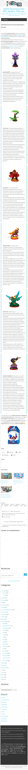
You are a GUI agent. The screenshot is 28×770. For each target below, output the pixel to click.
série (11, 505)
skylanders (16, 505)
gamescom (18, 745)
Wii (2, 514)
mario (2, 748)
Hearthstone (5, 628)
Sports (2, 677)
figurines (18, 504)
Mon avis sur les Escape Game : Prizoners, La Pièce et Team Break (13, 525)
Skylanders (19, 35)
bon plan (21, 744)
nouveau (6, 505)
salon (8, 751)
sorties (14, 751)
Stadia (3, 641)
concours (11, 745)
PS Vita (4, 630)
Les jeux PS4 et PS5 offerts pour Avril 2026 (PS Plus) (12, 734)
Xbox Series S (5, 657)
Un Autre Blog (4, 716)
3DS (4, 513)
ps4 (6, 749)
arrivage (16, 744)
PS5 (3, 637)
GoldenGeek (4, 704)
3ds (2, 744)
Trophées (4, 646)
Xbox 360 (8, 514)
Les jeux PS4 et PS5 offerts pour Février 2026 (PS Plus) (12, 738)
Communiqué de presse (10, 513)
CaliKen (3, 697)
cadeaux (2, 745)
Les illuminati (4, 706)
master (23, 504)
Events (4, 592)
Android (3, 597)
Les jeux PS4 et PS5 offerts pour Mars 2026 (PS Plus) (12, 736)
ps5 (9, 750)
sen (11, 751)
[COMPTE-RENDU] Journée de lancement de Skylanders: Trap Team (6, 496)
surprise (18, 751)
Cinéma (3, 607)
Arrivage (3, 600)
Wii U (5, 514)
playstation (18, 748)
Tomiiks (3, 714)
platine (11, 748)
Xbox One (13, 514)
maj (16, 746)
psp (15, 749)
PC (2, 670)
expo (14, 745)
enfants (12, 504)
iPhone (2, 619)
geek (22, 745)
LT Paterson (4, 709)
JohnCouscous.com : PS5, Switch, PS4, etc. (14, 10)
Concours (3, 612)
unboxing (21, 753)
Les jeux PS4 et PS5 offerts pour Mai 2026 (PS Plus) (12, 728)
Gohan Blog (4, 702)
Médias (3, 663)
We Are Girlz (4, 721)
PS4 (24, 513)
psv (21, 749)
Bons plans (3, 605)
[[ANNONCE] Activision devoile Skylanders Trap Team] (18, 476)
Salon (2, 674)
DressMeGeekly (5, 699)
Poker (2, 672)
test (22, 751)
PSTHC (3, 711)
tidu (25, 751)
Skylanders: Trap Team (13, 46)
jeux (7, 746)
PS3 (21, 513)
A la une (3, 591)
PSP (3, 639)
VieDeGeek (4, 718)
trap (21, 505)
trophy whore (8, 753)
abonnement (10, 744)
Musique (3, 665)
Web (2, 679)
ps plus (18, 750)
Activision (6, 504)
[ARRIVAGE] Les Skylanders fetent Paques (5, 482)
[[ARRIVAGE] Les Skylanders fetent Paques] (6, 476)
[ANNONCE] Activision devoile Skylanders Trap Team (18, 482)
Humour (3, 616)
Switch (4, 644)
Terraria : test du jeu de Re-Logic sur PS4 (13, 521)
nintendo (6, 748)
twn (17, 753)
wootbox (5, 754)
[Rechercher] (25, 574)
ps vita (3, 751)
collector (7, 745)
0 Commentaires (6, 516)
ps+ (23, 748)
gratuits (3, 746)
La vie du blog (4, 660)
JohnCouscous (6, 511)
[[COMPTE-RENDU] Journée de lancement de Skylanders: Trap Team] (6, 489)
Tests (3, 595)
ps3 (2, 749)
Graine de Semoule (6, 625)
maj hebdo (22, 746)
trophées (14, 753)
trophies (3, 753)
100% (4, 744)
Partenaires (3, 667)
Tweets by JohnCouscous (14, 580)
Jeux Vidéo (18, 513)
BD (2, 602)
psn (11, 749)
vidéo (24, 753)
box (25, 744)
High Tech (3, 614)
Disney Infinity (4, 36)
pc (8, 748)
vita (2, 754)
